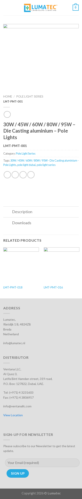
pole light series (46, 165)
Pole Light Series (29, 96)
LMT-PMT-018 (13, 287)
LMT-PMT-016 (53, 287)
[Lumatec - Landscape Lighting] (40, 7)
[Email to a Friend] (31, 174)
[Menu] (6, 7)
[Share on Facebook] (15, 174)
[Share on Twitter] (23, 174)
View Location (13, 415)
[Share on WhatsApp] (7, 174)
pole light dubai (26, 165)
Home (7, 96)
